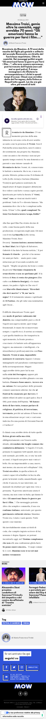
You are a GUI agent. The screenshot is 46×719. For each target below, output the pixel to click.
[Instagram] (22, 667)
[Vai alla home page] (23, 5)
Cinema (25, 623)
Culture (23, 16)
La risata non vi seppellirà (13, 583)
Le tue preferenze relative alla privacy (24, 713)
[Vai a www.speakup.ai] (41, 116)
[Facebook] (6, 667)
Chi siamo (20, 707)
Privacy (26, 707)
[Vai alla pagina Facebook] (20, 694)
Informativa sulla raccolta (13, 716)
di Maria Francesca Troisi (17, 43)
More (4, 564)
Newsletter (32, 667)
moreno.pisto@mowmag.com (19, 679)
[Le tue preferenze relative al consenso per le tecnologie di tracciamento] (42, 715)
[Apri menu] (43, 3)
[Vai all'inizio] (23, 686)
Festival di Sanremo (11, 623)
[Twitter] (14, 667)
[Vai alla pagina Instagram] (25, 694)
